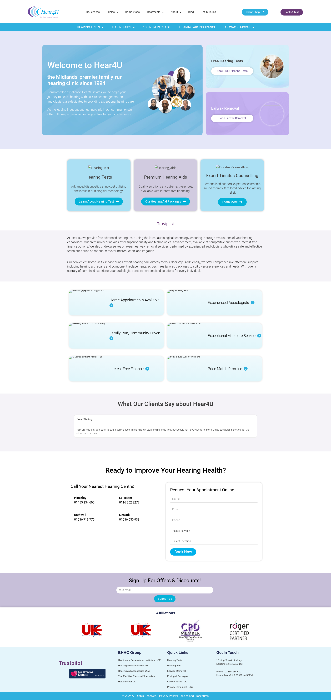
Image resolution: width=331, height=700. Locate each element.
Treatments (153, 12)
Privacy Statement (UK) (180, 687)
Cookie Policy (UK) (177, 681)
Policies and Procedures (194, 695)
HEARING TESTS (88, 27)
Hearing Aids (174, 665)
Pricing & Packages (177, 676)
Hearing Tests (174, 660)
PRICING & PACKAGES (157, 27)
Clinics (111, 12)
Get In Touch (208, 12)
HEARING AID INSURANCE (197, 27)
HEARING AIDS (121, 27)
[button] (72, 426)
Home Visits (132, 12)
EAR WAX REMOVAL (236, 27)
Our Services (92, 12)
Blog (191, 12)
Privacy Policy (168, 695)
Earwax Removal (176, 670)
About (174, 12)
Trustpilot (165, 223)
